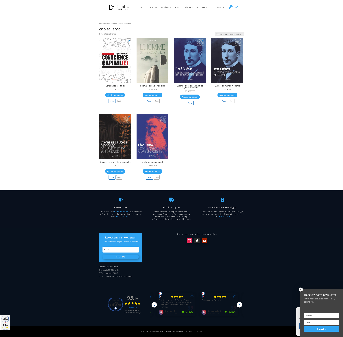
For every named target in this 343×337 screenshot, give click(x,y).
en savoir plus (122, 216)
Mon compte (201, 7)
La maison (164, 7)
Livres (141, 7)
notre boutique (121, 211)
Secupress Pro (224, 216)
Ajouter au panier (115, 95)
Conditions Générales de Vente (179, 331)
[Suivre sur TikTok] (197, 240)
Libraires (189, 7)
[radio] (112, 101)
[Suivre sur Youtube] (204, 240)
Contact (198, 331)
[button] (128, 40)
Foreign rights (219, 7)
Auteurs (153, 7)
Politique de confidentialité (152, 331)
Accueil (102, 23)
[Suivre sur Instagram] (189, 240)
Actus (177, 7)
